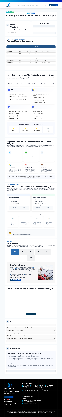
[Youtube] (8, 399)
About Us (37, 5)
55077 (43, 310)
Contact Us (43, 5)
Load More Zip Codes (31, 314)
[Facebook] (4, 399)
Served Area (28, 5)
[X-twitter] (6, 399)
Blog (33, 5)
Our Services (22, 5)
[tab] (15, 252)
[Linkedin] (9, 399)
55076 (19, 310)
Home (18, 5)
